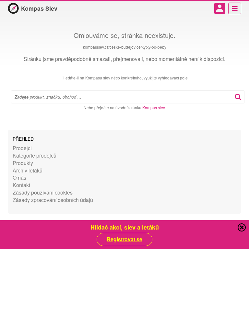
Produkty (23, 163)
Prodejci (22, 148)
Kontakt (21, 185)
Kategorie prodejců (34, 155)
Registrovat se (124, 239)
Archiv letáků (27, 170)
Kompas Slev (39, 8)
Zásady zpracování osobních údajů (53, 200)
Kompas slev (153, 107)
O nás (19, 177)
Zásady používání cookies (43, 192)
